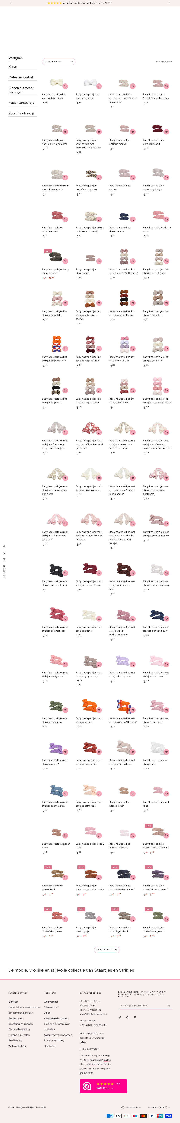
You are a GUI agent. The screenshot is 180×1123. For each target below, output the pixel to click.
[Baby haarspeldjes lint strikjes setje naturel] (90, 386)
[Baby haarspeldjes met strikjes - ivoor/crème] (90, 473)
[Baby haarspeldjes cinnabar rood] (56, 215)
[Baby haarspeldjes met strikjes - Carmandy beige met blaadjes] (56, 428)
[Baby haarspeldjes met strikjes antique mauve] (157, 519)
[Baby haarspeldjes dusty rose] (157, 215)
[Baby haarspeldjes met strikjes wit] (157, 747)
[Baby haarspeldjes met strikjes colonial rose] (56, 614)
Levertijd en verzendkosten (24, 1007)
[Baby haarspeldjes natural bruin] (123, 789)
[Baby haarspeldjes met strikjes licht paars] (123, 660)
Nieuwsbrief (51, 1007)
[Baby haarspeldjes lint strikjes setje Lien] (123, 344)
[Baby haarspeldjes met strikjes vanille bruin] (123, 747)
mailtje (107, 1059)
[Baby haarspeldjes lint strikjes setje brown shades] (90, 298)
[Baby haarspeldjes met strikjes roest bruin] (90, 747)
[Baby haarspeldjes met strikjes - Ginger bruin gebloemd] (56, 473)
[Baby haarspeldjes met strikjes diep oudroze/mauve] (123, 614)
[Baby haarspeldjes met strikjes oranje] (90, 705)
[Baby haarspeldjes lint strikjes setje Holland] (56, 344)
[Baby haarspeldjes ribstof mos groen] (157, 915)
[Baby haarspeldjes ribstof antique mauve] (157, 831)
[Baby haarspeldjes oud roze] (157, 789)
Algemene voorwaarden (58, 1035)
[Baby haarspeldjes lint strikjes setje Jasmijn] (90, 344)
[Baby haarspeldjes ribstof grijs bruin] (123, 915)
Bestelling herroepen (20, 1023)
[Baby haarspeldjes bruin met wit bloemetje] (56, 173)
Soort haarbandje (22, 113)
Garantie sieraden (19, 1035)
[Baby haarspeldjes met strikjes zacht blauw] (56, 789)
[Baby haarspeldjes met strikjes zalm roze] (90, 789)
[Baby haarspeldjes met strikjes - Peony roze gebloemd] (56, 519)
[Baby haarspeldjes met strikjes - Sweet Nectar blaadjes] (90, 519)
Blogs (47, 1012)
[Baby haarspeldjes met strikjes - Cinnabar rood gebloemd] (90, 428)
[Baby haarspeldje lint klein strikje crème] (56, 82)
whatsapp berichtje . (97, 1064)
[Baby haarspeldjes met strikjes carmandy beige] (157, 568)
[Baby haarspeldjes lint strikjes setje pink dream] (157, 386)
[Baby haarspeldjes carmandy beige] (157, 173)
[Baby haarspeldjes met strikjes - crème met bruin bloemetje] (123, 428)
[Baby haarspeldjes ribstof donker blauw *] (123, 873)
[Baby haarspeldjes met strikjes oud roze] (157, 705)
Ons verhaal (51, 1001)
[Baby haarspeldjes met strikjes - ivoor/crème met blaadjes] (123, 473)
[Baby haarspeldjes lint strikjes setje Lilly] (157, 344)
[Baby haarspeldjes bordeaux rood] (157, 127)
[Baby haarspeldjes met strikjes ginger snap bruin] (90, 660)
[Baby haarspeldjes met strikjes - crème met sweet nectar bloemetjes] (157, 428)
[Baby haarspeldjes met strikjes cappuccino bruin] (123, 568)
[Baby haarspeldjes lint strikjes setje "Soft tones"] (123, 257)
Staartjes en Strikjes (25, 1107)
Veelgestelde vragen (56, 1018)
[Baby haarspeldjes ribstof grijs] (90, 915)
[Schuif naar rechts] (169, 3)
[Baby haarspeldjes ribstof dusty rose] (56, 915)
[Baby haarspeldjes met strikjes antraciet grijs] (56, 568)
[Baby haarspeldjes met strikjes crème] (90, 614)
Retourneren (15, 1018)
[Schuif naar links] (11, 3)
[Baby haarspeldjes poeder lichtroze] (123, 831)
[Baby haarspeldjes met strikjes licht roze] (157, 660)
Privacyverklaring (54, 1040)
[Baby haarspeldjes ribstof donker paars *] (157, 873)
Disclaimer (50, 1046)
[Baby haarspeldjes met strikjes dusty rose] (56, 660)
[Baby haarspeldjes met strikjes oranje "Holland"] (123, 705)
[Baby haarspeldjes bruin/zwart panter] (90, 173)
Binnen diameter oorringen (21, 90)
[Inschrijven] (170, 1005)
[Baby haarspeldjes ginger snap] (90, 257)
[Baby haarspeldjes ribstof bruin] (56, 873)
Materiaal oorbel (21, 77)
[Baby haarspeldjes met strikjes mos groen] (56, 705)
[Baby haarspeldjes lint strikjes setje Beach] (157, 257)
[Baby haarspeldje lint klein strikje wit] (90, 82)
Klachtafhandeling (19, 1029)
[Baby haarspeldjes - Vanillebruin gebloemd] (56, 127)
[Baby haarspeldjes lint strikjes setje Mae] (56, 386)
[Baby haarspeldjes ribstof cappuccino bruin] (90, 873)
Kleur (13, 67)
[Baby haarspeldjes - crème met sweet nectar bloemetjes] (123, 82)
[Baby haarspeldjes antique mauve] (123, 127)
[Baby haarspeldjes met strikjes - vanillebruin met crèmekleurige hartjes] (123, 519)
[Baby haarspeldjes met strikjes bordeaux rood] (90, 568)
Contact (13, 1001)
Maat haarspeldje (21, 103)
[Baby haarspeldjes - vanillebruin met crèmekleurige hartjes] (90, 127)
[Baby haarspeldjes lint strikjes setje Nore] (123, 386)
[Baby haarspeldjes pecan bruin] (56, 831)
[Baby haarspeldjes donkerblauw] (123, 215)
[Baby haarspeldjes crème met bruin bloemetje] (90, 215)
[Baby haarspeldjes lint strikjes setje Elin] (157, 298)
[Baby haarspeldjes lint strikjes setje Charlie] (123, 298)
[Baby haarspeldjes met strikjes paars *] (56, 747)
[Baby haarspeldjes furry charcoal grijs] (56, 257)
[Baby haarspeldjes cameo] (123, 173)
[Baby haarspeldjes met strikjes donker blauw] (157, 614)
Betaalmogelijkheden (20, 1012)
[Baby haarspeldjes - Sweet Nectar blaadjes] (157, 82)
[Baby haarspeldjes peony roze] (90, 831)
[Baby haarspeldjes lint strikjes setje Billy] (56, 298)
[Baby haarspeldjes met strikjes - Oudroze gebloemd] (157, 473)
